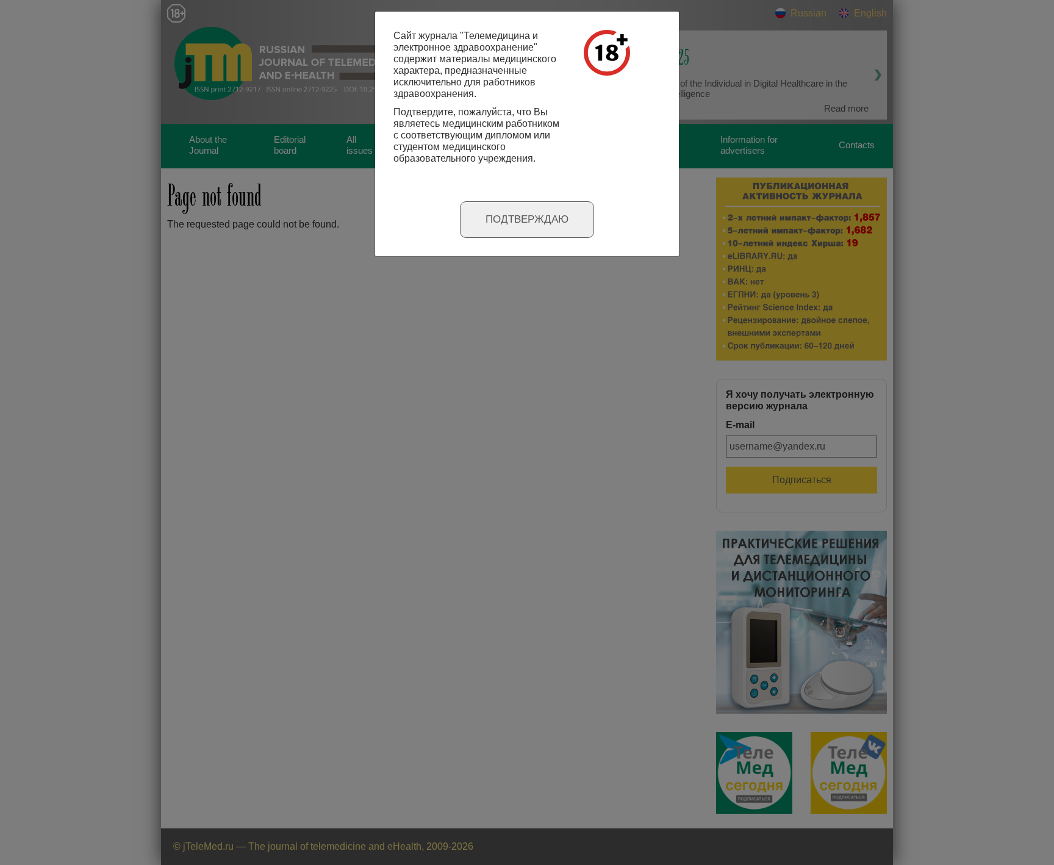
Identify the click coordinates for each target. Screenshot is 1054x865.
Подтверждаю (527, 219)
